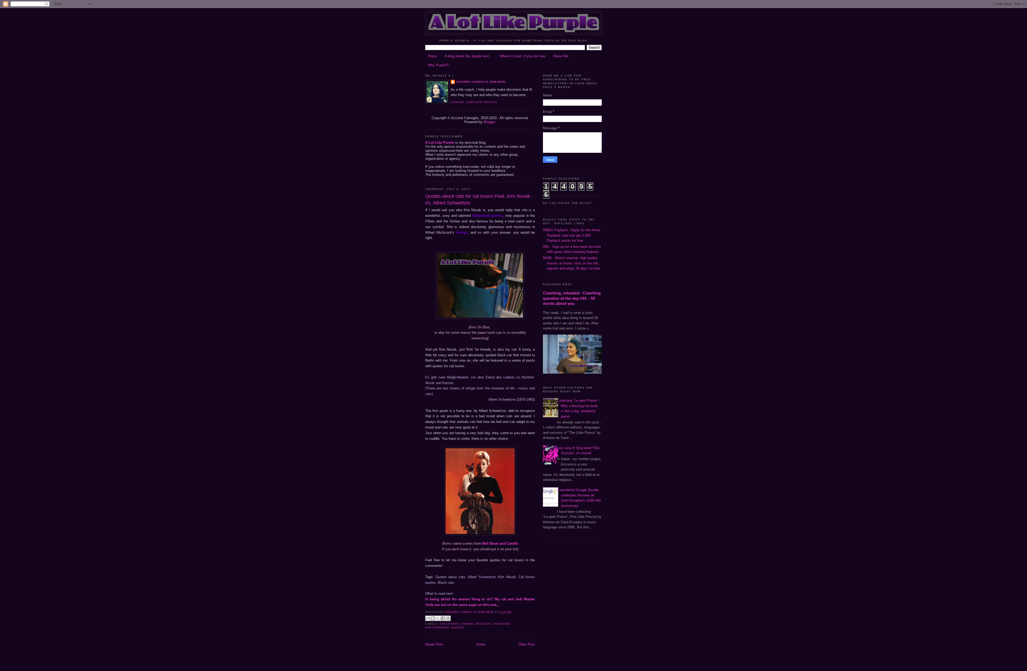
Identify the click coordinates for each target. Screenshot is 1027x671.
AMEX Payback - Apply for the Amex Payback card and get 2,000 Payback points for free (571, 235)
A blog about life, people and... (468, 56)
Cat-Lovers (449, 623)
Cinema (467, 623)
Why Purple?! (438, 65)
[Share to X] (437, 618)
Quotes (457, 627)
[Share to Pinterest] (448, 618)
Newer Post (434, 644)
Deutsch (483, 623)
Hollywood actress (487, 216)
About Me (560, 56)
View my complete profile (474, 102)
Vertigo (461, 232)
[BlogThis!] (432, 618)
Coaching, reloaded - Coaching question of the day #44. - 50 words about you (572, 298)
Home (432, 56)
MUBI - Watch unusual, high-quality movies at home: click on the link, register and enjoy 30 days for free (571, 263)
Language (501, 623)
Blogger (489, 122)
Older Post (526, 644)
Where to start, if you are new (522, 56)
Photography (437, 627)
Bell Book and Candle (500, 543)
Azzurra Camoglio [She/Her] (480, 81)
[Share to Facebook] (443, 618)
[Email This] (427, 618)
